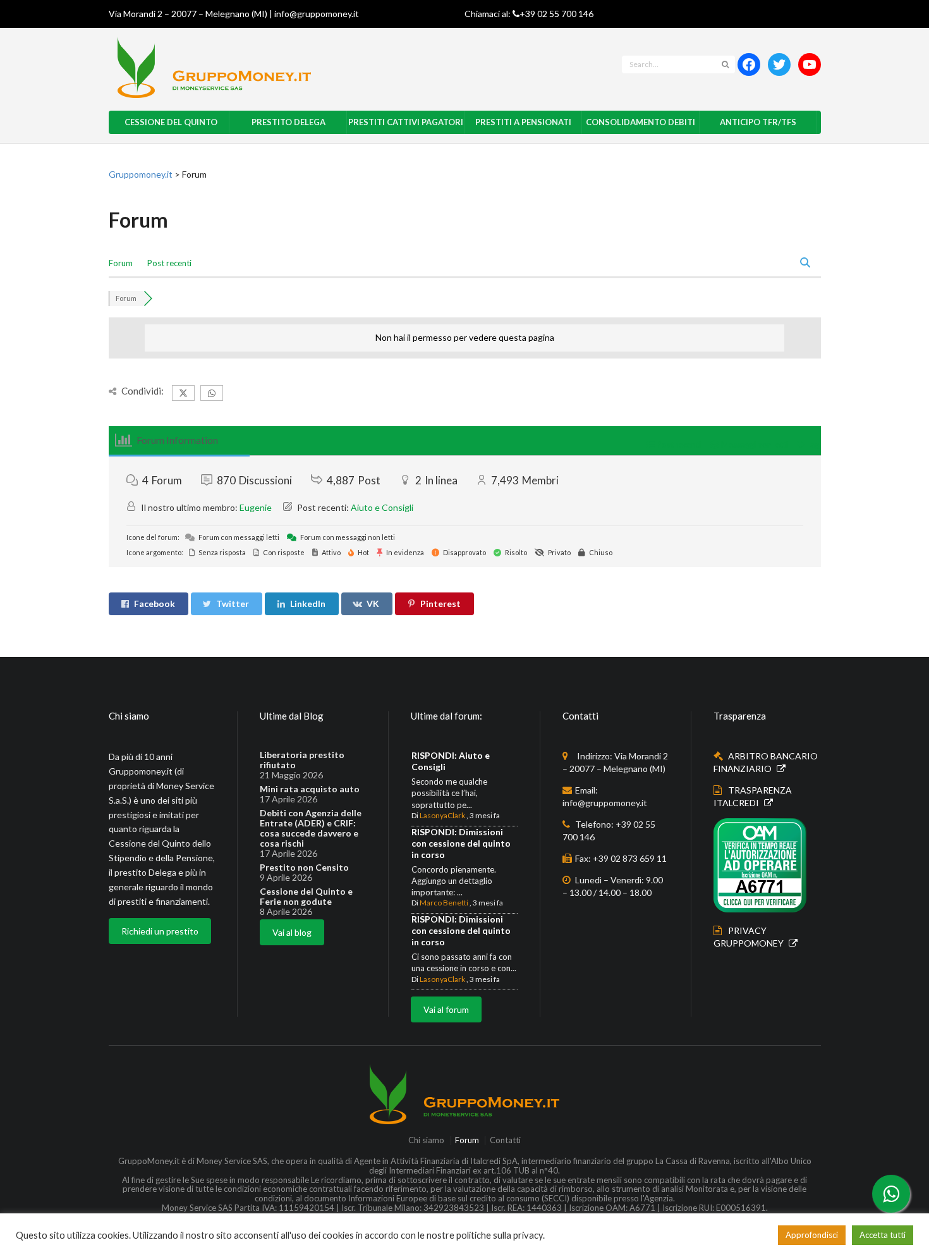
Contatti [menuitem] (505, 1140)
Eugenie (256, 507)
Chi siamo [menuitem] (426, 1140)
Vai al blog (292, 932)
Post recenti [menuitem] (169, 263)
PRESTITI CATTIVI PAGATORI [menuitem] (405, 122)
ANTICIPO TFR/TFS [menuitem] (758, 122)
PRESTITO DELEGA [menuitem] (288, 122)
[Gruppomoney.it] (311, 67)
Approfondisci (812, 1235)
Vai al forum (446, 1009)
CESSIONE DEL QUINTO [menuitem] (170, 122)
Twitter (232, 603)
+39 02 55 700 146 (556, 13)
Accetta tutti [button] (882, 1235)
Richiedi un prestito (159, 931)
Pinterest (440, 603)
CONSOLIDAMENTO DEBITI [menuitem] (640, 122)
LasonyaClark (442, 815)
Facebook (154, 603)
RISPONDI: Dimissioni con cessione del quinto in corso (461, 843)
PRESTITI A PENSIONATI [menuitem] (523, 122)
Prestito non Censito (304, 867)
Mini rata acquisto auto (310, 789)
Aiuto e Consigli (382, 507)
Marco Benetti (444, 902)
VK (373, 603)
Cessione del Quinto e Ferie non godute (306, 896)
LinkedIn (307, 603)
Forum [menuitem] (121, 263)
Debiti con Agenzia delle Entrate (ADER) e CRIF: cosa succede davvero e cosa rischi (310, 828)
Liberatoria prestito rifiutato (302, 760)
